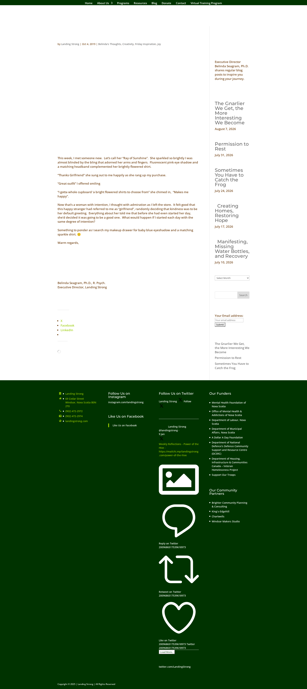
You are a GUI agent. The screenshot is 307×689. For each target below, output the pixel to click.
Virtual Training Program (206, 3)
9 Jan (162, 434)
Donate (166, 3)
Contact (181, 3)
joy (159, 44)
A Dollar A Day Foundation (227, 437)
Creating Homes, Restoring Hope (227, 213)
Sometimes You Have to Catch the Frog (229, 177)
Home (89, 3)
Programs (123, 3)
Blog (154, 3)
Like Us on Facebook (126, 416)
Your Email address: (229, 316)
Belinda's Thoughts (109, 44)
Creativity (128, 44)
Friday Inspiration (145, 44)
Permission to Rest (232, 146)
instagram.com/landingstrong (126, 402)
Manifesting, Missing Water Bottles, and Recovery (232, 249)
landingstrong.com (76, 421)
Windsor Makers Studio (226, 521)
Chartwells (218, 516)
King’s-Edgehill (221, 511)
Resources (140, 3)
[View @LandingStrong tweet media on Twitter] (179, 498)
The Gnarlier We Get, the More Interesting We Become (232, 348)
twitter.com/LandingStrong (175, 666)
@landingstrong (168, 430)
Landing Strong (70, 44)
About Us (103, 3)
